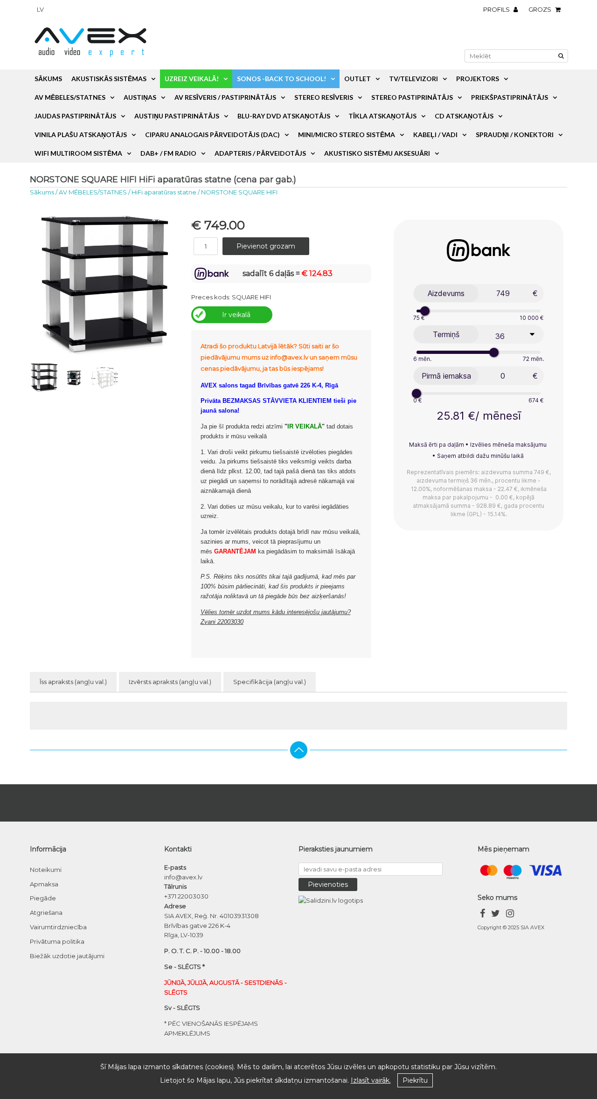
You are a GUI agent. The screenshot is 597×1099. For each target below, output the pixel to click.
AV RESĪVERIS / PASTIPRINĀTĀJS (225, 97)
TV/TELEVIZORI (413, 79)
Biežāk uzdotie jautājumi (67, 956)
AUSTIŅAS (140, 97)
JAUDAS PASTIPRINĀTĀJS (75, 116)
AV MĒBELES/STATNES (70, 97)
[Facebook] (482, 914)
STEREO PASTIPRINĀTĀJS (412, 97)
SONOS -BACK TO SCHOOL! (281, 79)
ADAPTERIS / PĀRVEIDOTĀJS (260, 153)
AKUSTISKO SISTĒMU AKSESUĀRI (377, 153)
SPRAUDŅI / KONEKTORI (515, 134)
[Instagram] (510, 914)
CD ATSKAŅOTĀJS (464, 116)
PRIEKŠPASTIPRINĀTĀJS (509, 97)
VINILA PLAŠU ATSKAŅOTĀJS (81, 134)
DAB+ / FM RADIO (168, 153)
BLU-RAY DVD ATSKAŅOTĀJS (283, 116)
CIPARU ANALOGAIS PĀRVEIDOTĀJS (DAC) (212, 134)
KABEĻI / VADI (435, 134)
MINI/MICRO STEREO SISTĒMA (346, 134)
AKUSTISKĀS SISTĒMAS (108, 79)
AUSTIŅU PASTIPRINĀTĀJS (176, 116)
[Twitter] (495, 914)
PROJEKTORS (477, 79)
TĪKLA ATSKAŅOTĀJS (382, 116)
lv (40, 9)
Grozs (540, 9)
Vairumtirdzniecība (58, 927)
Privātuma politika (57, 941)
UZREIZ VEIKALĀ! (192, 79)
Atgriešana (46, 912)
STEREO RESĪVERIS (323, 97)
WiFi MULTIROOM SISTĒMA (78, 153)
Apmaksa (44, 884)
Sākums (48, 79)
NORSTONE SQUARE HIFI (239, 192)
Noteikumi (46, 869)
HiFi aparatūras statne (164, 192)
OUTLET (357, 79)
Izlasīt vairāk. (371, 1080)
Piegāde (43, 898)
